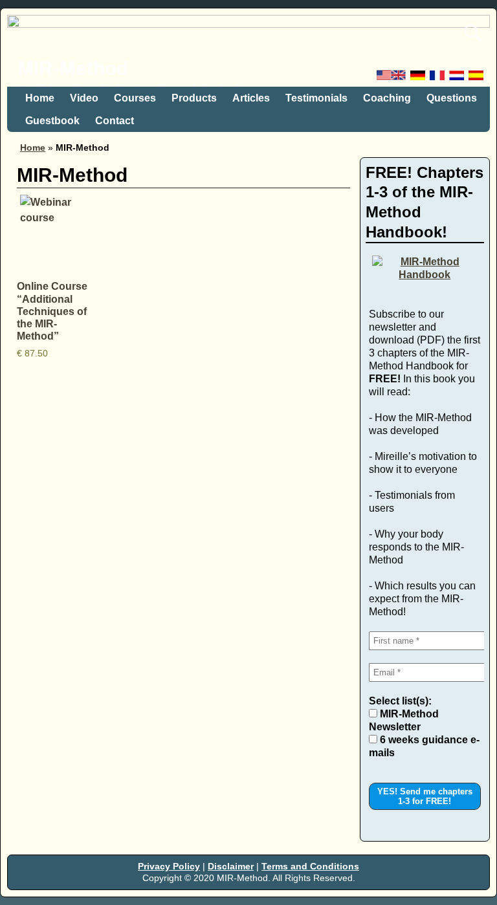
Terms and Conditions (310, 866)
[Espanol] (477, 78)
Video (84, 98)
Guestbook (52, 120)
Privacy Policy (169, 866)
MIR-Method (72, 68)
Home (39, 98)
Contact (114, 120)
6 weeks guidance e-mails (424, 746)
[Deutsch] (418, 78)
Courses (135, 98)
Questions (451, 98)
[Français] (438, 78)
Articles (251, 98)
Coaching (387, 98)
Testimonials (316, 98)
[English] (392, 78)
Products (194, 98)
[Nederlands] (457, 78)
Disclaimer (231, 866)
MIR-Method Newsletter (404, 720)
